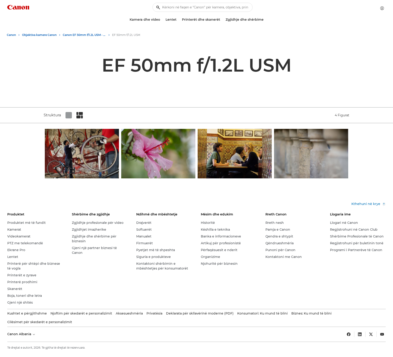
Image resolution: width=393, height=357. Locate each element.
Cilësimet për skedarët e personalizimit (39, 322)
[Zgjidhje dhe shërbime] (265, 19)
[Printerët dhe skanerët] (222, 19)
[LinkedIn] (360, 334)
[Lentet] (178, 19)
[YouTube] (382, 334)
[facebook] (348, 334)
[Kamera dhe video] (162, 19)
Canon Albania (19, 334)
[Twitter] (371, 334)
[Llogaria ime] (382, 8)
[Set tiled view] (69, 115)
